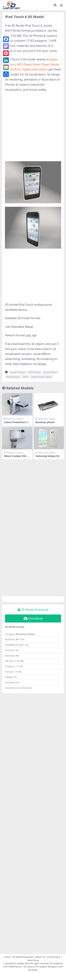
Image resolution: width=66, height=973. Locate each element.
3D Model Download (22, 956)
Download (35, 618)
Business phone (45, 422)
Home (7, 956)
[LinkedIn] (6, 60)
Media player (13, 376)
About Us (40, 956)
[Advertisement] (33, 128)
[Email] (6, 67)
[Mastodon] (6, 46)
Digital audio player (34, 69)
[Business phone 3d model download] (49, 404)
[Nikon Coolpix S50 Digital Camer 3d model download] (17, 438)
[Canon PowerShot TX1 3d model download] (17, 404)
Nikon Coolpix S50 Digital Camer (16, 457)
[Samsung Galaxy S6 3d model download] (49, 438)
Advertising (33, 960)
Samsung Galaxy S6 (47, 456)
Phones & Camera (15, 418)
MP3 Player (24, 64)
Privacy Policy (53, 956)
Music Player (41, 64)
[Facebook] (6, 39)
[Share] (6, 74)
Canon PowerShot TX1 (16, 424)
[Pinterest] (6, 53)
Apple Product (17, 372)
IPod (17, 69)
